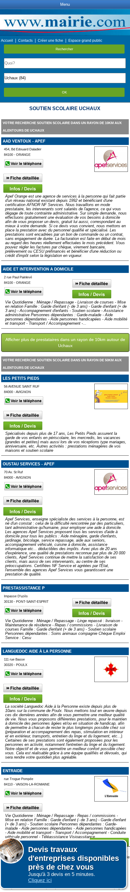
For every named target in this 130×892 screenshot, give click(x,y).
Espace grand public (85, 40)
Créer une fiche (50, 40)
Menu (65, 4)
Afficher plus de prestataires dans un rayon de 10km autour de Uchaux (65, 342)
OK (64, 92)
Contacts (25, 40)
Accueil (7, 40)
